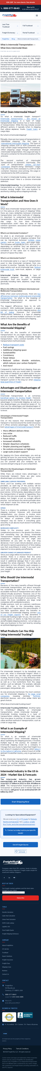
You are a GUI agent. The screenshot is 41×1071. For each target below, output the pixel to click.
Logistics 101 (6, 927)
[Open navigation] (36, 15)
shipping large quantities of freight (20, 381)
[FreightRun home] (12, 862)
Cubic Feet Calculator (8, 916)
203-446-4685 (17, 997)
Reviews (4, 971)
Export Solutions (7, 956)
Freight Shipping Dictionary (10, 934)
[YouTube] (14, 877)
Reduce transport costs (13, 345)
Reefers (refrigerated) (11, 822)
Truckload (5, 953)
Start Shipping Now (20, 802)
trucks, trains (20, 242)
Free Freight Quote (8, 930)
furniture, (36, 696)
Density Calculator (7, 912)
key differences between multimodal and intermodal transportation (20, 296)
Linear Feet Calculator (9, 919)
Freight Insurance (7, 960)
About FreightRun (7, 945)
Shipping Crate (6, 967)
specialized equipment (27, 824)
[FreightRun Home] (9, 15)
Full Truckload (31, 26)
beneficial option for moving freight (16, 398)
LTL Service (5, 949)
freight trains (32, 129)
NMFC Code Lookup (8, 923)
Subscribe (20, 898)
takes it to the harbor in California (20, 750)
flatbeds (34, 819)
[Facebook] (4, 877)
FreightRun (5, 39)
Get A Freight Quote (20, 845)
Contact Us (5, 974)
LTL (18, 819)
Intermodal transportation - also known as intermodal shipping (20, 119)
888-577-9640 (10, 994)
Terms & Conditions (22, 1048)
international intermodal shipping (15, 143)
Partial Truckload (31, 33)
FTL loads (24, 819)
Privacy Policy (7, 1048)
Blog (13, 39)
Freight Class (6, 963)
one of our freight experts (20, 613)
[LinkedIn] (9, 877)
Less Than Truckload (10, 25)
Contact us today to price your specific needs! (21, 831)
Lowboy (26, 822)
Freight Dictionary (10, 33)
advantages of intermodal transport (19, 427)
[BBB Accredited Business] (25, 1015)
